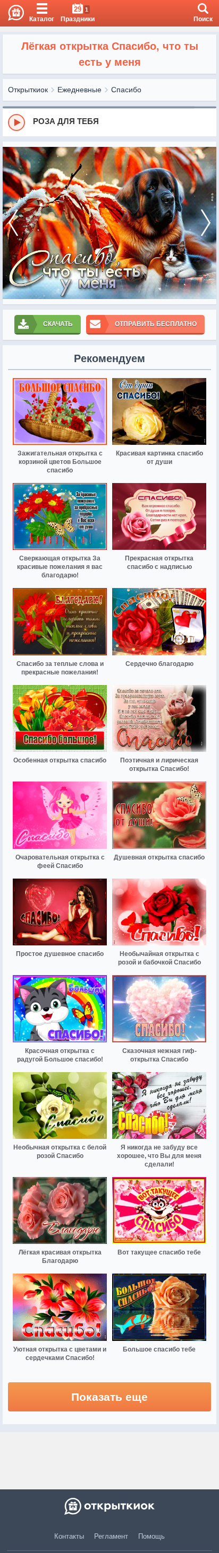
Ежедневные (79, 89)
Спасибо (126, 89)
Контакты (69, 1536)
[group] (109, 122)
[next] (206, 223)
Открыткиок (28, 89)
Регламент (111, 1536)
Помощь (151, 1536)
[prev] (13, 223)
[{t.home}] (109, 1506)
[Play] (16, 122)
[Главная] (12, 13)
